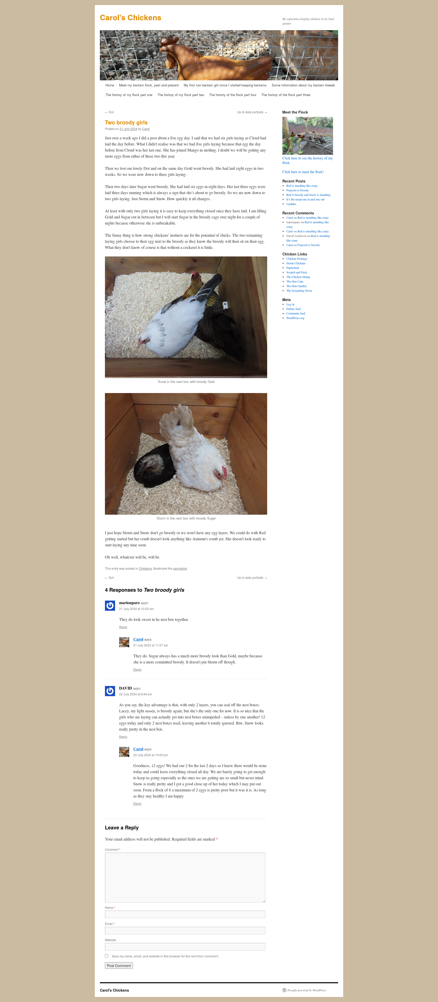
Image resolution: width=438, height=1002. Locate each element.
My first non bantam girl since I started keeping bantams (225, 85)
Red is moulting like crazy (302, 185)
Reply (123, 627)
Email (110, 923)
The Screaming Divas (299, 290)
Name (110, 907)
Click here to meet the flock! (303, 171)
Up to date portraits (252, 112)
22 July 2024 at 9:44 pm (135, 694)
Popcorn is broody (297, 190)
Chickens (145, 568)
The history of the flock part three (285, 94)
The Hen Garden (296, 286)
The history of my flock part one (128, 94)
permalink (180, 568)
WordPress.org (295, 318)
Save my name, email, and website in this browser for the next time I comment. (165, 956)
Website (110, 940)
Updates (291, 204)
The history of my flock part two (180, 94)
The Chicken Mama (298, 277)
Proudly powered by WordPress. (307, 990)
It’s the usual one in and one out (305, 199)
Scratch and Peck (296, 272)
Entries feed (293, 309)
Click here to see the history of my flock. (307, 160)
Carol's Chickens (130, 17)
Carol (146, 128)
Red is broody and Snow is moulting (308, 195)
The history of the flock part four (232, 94)
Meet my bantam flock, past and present (149, 85)
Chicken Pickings (296, 258)
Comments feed (295, 313)
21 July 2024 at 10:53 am (136, 608)
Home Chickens (296, 263)
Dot (109, 112)
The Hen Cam (294, 281)
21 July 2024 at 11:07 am (150, 645)
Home (109, 85)
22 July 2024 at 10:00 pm (150, 755)
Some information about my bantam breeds (303, 85)
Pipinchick (292, 268)
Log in (290, 304)
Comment (112, 849)
